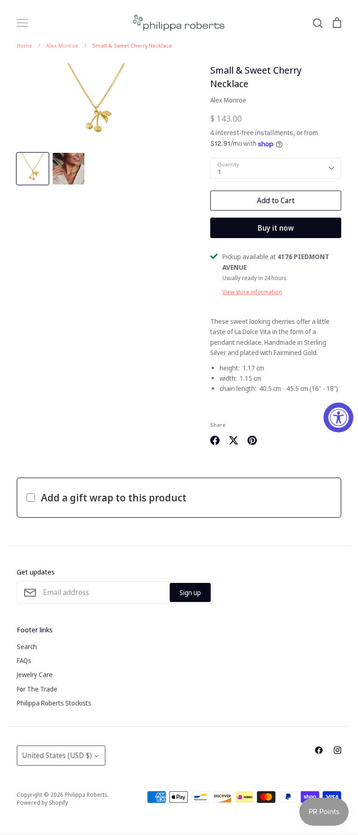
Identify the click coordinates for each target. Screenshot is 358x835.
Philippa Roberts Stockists (54, 702)
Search (27, 646)
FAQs (24, 660)
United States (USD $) (57, 755)
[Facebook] (319, 750)
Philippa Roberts (86, 795)
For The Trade (37, 688)
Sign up (190, 592)
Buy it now (276, 228)
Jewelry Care (35, 674)
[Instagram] (337, 750)
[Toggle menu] (22, 23)
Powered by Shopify (42, 803)
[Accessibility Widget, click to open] (338, 417)
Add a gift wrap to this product (113, 497)
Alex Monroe (228, 100)
